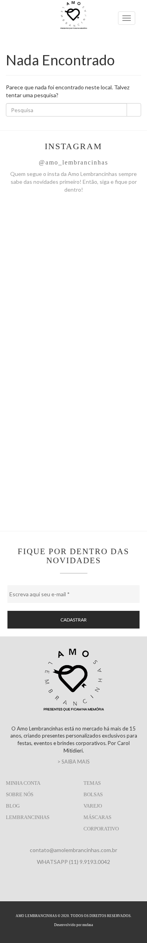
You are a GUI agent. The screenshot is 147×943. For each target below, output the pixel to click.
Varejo (92, 806)
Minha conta (23, 783)
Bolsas (93, 794)
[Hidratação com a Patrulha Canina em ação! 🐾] (73, 400)
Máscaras (97, 817)
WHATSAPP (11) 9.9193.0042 (73, 861)
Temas (92, 783)
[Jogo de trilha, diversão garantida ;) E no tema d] (73, 240)
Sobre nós (19, 794)
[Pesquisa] (134, 109)
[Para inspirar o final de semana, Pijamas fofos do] (73, 480)
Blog (13, 806)
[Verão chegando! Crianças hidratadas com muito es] (73, 320)
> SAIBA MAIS (73, 761)
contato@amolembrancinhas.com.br (73, 850)
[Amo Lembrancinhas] (73, 24)
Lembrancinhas (27, 817)
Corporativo (101, 829)
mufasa (87, 925)
